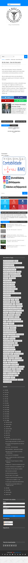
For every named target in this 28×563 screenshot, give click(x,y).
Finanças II (6, 327)
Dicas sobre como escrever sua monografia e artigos (13, 215)
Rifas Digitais (20, 368)
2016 (5, 409)
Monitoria (17, 351)
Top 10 (16, 375)
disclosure (19, 306)
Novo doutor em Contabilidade (11, 455)
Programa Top (15, 364)
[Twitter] (19, 1)
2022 (5, 396)
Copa (12, 299)
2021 (5, 398)
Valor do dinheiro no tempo (10, 379)
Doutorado (18, 312)
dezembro (8, 422)
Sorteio (18, 371)
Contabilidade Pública (9, 291)
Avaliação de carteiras (15, 273)
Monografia (6, 353)
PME (4, 360)
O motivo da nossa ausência (11, 473)
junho (7, 435)
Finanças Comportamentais (10, 325)
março (7, 490)
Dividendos (11, 312)
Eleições (17, 317)
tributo (13, 377)
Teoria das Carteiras (8, 375)
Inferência (12, 338)
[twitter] (5, 554)
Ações (16, 260)
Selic (14, 371)
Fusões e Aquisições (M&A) (10, 332)
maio (7, 437)
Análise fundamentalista (9, 267)
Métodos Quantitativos (9, 347)
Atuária (19, 271)
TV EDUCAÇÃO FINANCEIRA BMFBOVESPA (14, 481)
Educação (18, 314)
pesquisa (6, 358)
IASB (5, 336)
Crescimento (7, 301)
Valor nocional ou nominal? (11, 471)
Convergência (7, 295)
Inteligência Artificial (9, 342)
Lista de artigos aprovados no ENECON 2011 (14, 441)
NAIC (12, 353)
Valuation (20, 379)
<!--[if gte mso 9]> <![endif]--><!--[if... (12, 479)
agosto (7, 430)
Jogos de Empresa (8, 345)
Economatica (11, 314)
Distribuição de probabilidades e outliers (13, 310)
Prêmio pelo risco (13, 362)
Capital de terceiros (16, 275)
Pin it (8, 100)
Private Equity (7, 364)
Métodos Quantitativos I (9, 349)
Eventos (9, 321)
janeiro (7, 494)
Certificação (12, 278)
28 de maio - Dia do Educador (11, 447)
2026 (5, 390)
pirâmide (11, 358)
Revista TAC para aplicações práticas (13, 439)
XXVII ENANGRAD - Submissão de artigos (14, 449)
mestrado (15, 345)
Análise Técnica (20, 267)
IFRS (8, 336)
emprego (6, 319)
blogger (5, 125)
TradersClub (6, 377)
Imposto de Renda (15, 336)
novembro (8, 424)
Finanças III (13, 327)
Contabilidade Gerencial (9, 286)
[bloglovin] (13, 554)
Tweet (8, 97)
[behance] (20, 554)
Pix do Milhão (18, 358)
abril (7, 488)
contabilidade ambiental (9, 282)
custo (17, 301)
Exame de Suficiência (17, 321)
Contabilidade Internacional (10, 288)
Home (3, 59)
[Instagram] (11, 1)
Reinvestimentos (13, 366)
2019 (5, 403)
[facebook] (2, 554)
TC (18, 373)
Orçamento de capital (14, 355)
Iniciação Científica (8, 340)
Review (13, 368)
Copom (16, 299)
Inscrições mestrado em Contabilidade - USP (14, 466)
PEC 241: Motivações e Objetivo (14, 229)
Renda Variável (7, 368)
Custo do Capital (7, 304)
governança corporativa (9, 334)
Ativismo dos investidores (10, 271)
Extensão (6, 323)
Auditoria (6, 273)
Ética (5, 321)
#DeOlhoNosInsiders (8, 260)
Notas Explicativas (18, 353)
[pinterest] (10, 554)
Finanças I (20, 325)
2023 (5, 394)
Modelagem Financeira (9, 351)
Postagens (7, 522)
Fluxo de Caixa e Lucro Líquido (11, 475)
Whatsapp (21, 100)
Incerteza (6, 338)
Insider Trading (17, 340)
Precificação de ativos (17, 360)
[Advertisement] (14, 40)
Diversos (6, 312)
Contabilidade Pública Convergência (12, 293)
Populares (5, 221)
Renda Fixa (21, 366)
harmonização (20, 334)
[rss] (18, 554)
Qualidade (6, 366)
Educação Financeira (8, 317)
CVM (14, 304)
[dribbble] (15, 554)
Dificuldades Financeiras (9, 306)
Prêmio (5, 362)
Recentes (22, 221)
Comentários (14, 221)
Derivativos (19, 304)
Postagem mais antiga (20, 121)
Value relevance (7, 381)
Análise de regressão (9, 265)
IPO (16, 342)
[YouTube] (9, 1)
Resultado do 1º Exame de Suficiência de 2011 (15, 464)
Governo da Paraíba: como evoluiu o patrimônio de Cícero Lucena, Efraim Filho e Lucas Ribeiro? (17, 236)
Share (21, 97)
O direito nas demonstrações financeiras (13, 477)
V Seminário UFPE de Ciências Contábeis (13, 468)
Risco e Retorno (7, 371)
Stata (5, 373)
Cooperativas (7, 299)
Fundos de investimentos (9, 329)
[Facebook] (14, 1)
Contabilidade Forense (9, 284)
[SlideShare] (16, 1)
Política (9, 360)
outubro (7, 426)
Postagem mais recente (7, 121)
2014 (5, 413)
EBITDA (5, 314)
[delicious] (25, 554)
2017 (5, 407)
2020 (5, 401)
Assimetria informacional (10, 269)
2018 (5, 405)
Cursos (13, 301)
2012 (5, 418)
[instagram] (23, 554)
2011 (5, 420)
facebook (14, 125)
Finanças (12, 323)
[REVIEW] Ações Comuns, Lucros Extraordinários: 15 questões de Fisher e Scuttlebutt (16, 225)
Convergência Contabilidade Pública (12, 297)
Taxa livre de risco (12, 373)
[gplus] (7, 554)
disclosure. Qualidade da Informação (12, 308)
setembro (8, 428)
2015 (5, 411)
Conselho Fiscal (7, 280)
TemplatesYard (18, 552)
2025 (5, 392)
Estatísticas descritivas (14, 319)
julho (7, 433)
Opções (5, 355)
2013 (5, 416)
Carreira (6, 278)
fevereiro (8, 492)
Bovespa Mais (7, 275)
